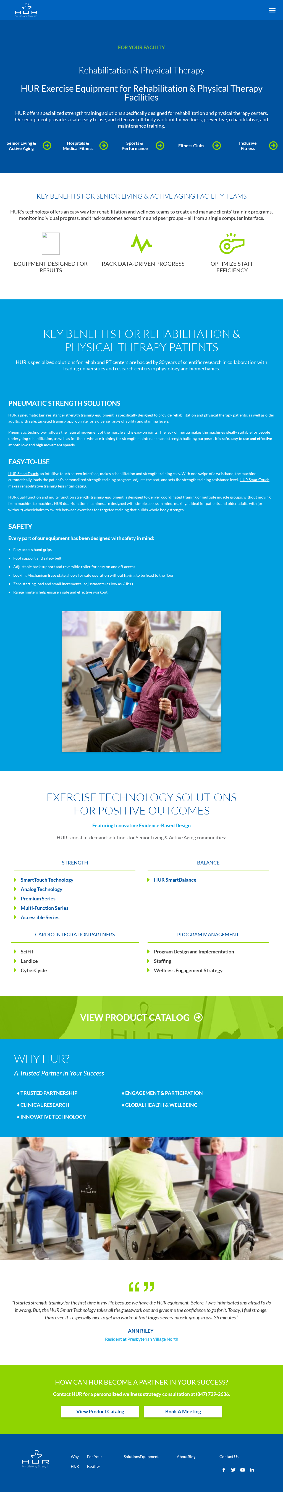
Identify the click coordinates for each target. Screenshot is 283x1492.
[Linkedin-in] (252, 1469)
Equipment (149, 1456)
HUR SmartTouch (23, 473)
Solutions (132, 1456)
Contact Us (229, 1456)
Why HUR (75, 1461)
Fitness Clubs (191, 145)
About (182, 1456)
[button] (272, 10)
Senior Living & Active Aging (21, 145)
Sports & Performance (135, 145)
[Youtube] (242, 1469)
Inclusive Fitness (248, 145)
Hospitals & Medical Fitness (78, 145)
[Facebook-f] (223, 1469)
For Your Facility (94, 1461)
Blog (191, 1456)
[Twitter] (233, 1469)
